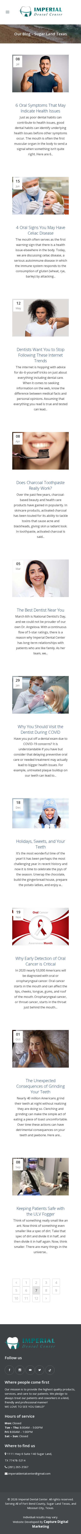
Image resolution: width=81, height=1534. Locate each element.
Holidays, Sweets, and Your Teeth (40, 844)
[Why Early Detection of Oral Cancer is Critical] (40, 926)
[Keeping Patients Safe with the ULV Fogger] (40, 1176)
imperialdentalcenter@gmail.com (29, 1473)
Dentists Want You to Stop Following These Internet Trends (40, 354)
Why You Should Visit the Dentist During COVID (40, 729)
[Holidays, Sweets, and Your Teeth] (40, 813)
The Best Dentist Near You (40, 610)
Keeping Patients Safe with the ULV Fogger (41, 1211)
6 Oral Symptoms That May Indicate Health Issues (40, 108)
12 (36, 1298)
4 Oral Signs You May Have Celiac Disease (40, 230)
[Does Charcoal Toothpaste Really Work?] (40, 451)
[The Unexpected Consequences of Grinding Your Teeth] (40, 1049)
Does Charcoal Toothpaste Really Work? (40, 485)
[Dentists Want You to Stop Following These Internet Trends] (40, 318)
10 (16, 1298)
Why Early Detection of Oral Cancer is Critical (40, 961)
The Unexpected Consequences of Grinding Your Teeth (40, 1086)
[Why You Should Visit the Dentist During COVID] (40, 695)
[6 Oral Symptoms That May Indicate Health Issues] (40, 73)
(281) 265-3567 (18, 1467)
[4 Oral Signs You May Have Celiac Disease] (40, 195)
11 (26, 1298)
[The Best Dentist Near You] (40, 578)
